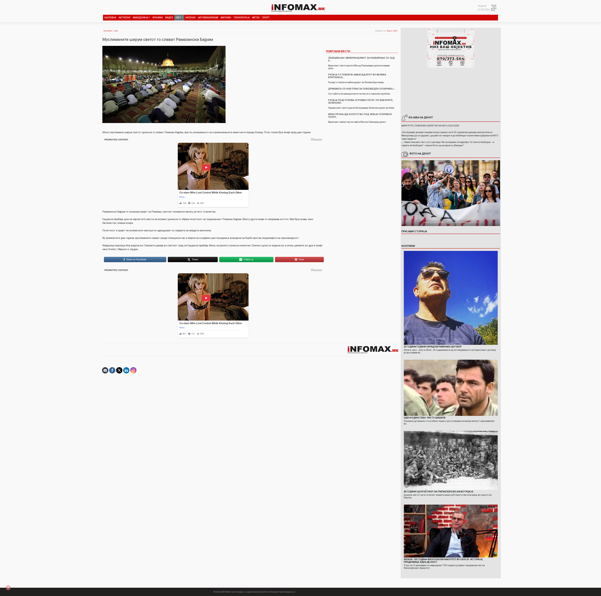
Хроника (157, 17)
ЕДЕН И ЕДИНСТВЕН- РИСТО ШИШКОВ (424, 417)
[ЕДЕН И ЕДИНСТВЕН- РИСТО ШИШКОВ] (451, 387)
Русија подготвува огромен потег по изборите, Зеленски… (360, 101)
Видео (169, 17)
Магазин (226, 17)
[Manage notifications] (8, 587)
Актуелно (124, 17)
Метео (256, 17)
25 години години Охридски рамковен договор (433, 346)
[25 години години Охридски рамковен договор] (451, 297)
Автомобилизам (208, 17)
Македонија (140, 17)
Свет (178, 17)
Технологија (242, 17)
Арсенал (190, 17)
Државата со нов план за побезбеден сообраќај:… (362, 88)
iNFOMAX (225, 592)
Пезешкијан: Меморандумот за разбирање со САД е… (361, 59)
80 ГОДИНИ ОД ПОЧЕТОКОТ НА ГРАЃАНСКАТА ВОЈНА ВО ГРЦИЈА (438, 491)
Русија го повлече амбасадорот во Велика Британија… (357, 76)
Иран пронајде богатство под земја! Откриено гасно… (360, 115)
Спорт (266, 17)
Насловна (110, 17)
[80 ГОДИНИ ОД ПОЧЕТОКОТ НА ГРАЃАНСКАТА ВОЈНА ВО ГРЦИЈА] (451, 460)
